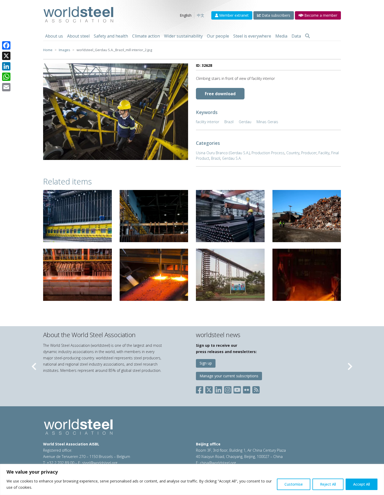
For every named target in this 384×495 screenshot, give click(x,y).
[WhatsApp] (6, 76)
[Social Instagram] (227, 389)
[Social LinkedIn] (218, 389)
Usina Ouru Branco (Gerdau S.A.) (223, 152)
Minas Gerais (267, 121)
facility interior (207, 121)
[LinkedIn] (6, 66)
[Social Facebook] (200, 389)
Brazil (229, 121)
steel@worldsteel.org (99, 462)
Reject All (328, 484)
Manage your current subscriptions (229, 375)
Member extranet (233, 15)
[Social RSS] (256, 389)
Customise (293, 484)
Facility (323, 152)
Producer (309, 152)
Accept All (361, 484)
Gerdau (245, 121)
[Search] (307, 36)
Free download (220, 94)
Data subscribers (275, 15)
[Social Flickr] (246, 389)
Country (292, 152)
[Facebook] (6, 45)
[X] (6, 56)
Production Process (268, 152)
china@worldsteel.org (218, 462)
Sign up (206, 363)
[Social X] (209, 389)
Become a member (320, 15)
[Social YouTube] (237, 389)
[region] (192, 479)
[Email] (6, 87)
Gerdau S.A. (231, 158)
